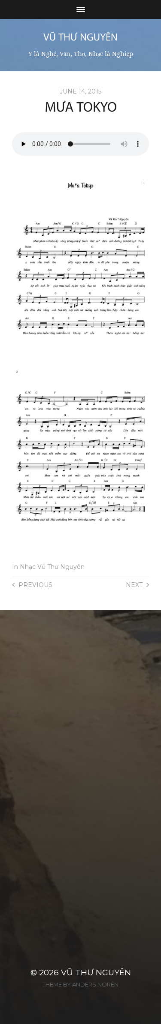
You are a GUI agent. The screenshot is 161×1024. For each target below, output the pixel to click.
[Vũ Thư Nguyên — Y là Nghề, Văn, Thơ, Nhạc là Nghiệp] (80, 37)
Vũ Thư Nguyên (96, 972)
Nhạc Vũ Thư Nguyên (52, 567)
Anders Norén (95, 984)
